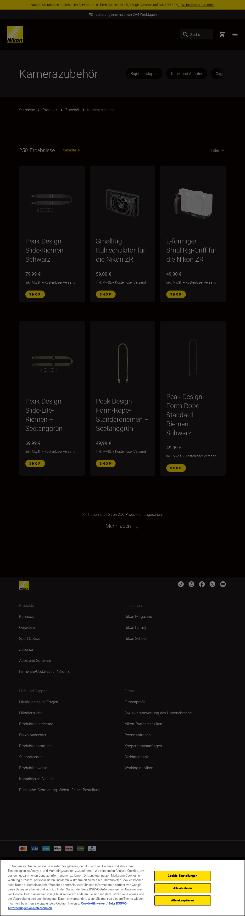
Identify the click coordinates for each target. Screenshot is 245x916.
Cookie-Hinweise (93, 903)
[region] (122, 887)
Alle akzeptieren (182, 900)
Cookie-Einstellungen (182, 875)
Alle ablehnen (182, 888)
